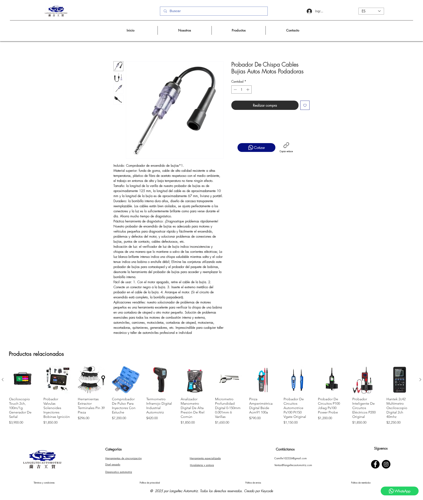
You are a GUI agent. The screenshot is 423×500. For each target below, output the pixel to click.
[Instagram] (386, 464)
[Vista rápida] (23, 379)
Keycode (267, 491)
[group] (211, 395)
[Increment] (248, 89)
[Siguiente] (420, 379)
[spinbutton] (241, 89)
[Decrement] (234, 89)
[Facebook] (375, 464)
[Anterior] (2, 379)
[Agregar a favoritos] (305, 105)
